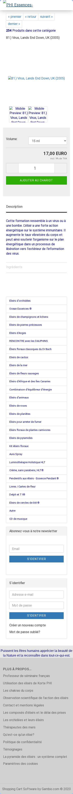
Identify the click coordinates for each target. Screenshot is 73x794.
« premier (14, 17)
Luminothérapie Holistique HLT (27, 462)
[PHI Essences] (18, 5)
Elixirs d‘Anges (17, 333)
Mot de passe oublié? (24, 632)
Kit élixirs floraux (18, 446)
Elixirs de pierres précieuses (25, 324)
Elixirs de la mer (18, 365)
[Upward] (62, 788)
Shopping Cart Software (19, 789)
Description (14, 207)
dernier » (14, 24)
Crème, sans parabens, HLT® (26, 470)
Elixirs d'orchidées (20, 300)
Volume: (11, 139)
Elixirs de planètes (19, 413)
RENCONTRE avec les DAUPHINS (28, 340)
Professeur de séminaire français (26, 676)
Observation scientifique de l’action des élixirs (35, 698)
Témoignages (12, 749)
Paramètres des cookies (20, 764)
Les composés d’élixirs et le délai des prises (34, 713)
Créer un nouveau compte (27, 625)
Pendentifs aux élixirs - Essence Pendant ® (34, 478)
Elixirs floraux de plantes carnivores (29, 430)
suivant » (46, 17)
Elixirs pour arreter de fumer (25, 421)
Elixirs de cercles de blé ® (24, 502)
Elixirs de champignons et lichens (28, 316)
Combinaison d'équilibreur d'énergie (30, 389)
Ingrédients (14, 267)
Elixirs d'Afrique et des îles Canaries (29, 381)
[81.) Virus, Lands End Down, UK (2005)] (36, 74)
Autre (12, 510)
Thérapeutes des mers (19, 727)
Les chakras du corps (18, 691)
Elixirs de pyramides (21, 437)
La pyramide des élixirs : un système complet (35, 757)
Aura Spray (15, 454)
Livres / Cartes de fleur (22, 486)
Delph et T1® (17, 494)
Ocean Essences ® (20, 308)
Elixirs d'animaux (19, 397)
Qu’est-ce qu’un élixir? (18, 735)
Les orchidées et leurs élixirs (23, 720)
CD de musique (18, 518)
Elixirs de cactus (18, 357)
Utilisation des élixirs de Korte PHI (27, 683)
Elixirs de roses (18, 405)
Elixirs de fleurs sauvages (24, 373)
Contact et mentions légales (23, 705)
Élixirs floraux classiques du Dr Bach (30, 349)
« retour (30, 17)
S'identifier (36, 559)
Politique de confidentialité (22, 742)
